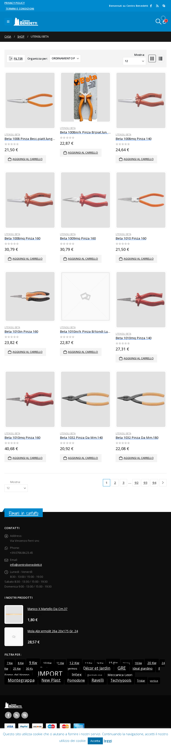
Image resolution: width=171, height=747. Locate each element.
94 (154, 482)
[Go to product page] (30, 100)
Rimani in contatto (23, 513)
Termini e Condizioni (20, 8)
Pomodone (76, 680)
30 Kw (30, 668)
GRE (122, 668)
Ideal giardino (142, 668)
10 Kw (47, 663)
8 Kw (21, 663)
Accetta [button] (95, 741)
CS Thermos (69, 668)
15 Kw (113, 662)
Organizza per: (37, 58)
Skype (24, 715)
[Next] (163, 482)
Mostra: (139, 55)
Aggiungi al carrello (27, 159)
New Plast (51, 680)
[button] (8, 21)
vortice (154, 680)
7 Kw (10, 663)
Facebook (8, 715)
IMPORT (50, 673)
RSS (16, 715)
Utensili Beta (12, 134)
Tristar (141, 681)
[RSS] (157, 6)
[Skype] (164, 6)
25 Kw (17, 668)
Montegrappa (21, 680)
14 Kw (100, 663)
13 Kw (88, 663)
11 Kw (60, 663)
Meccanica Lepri (120, 675)
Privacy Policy (14, 2)
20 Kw (151, 662)
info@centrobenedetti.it (26, 565)
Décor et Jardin (96, 668)
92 (136, 482)
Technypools (120, 680)
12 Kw (74, 662)
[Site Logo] (26, 22)
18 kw (138, 663)
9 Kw (33, 662)
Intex (77, 674)
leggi (108, 740)
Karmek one (95, 675)
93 (145, 482)
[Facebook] (151, 6)
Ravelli (98, 680)
